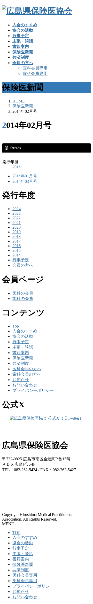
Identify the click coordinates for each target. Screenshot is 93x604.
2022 (16, 218)
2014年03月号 (24, 181)
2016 (16, 246)
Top (15, 326)
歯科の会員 (22, 298)
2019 (16, 232)
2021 (16, 222)
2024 (16, 208)
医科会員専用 (35, 68)
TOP (16, 532)
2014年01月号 (24, 176)
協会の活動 (22, 336)
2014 (16, 167)
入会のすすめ (24, 331)
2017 (16, 241)
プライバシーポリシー (33, 390)
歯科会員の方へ (26, 374)
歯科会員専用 (35, 73)
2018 (16, 236)
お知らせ (20, 379)
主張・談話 (22, 347)
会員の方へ (22, 265)
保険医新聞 (22, 358)
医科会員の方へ (26, 369)
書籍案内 (20, 352)
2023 (16, 213)
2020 (16, 227)
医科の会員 (22, 293)
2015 (16, 250)
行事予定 (20, 260)
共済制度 (20, 363)
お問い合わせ (24, 385)
